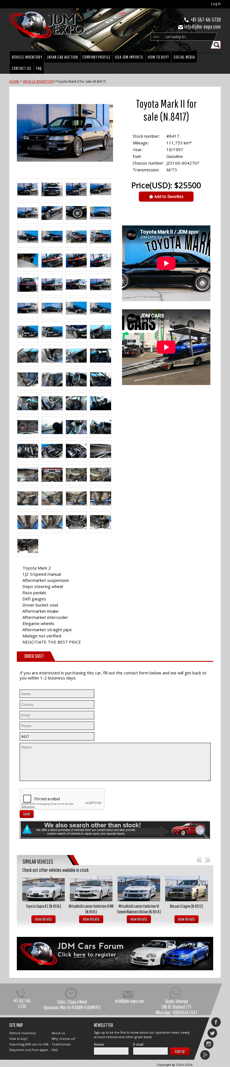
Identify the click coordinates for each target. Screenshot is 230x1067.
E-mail (138, 1044)
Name (99, 1044)
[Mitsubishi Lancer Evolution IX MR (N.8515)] (91, 888)
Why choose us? (63, 1038)
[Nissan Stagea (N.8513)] (186, 888)
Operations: (51, 1007)
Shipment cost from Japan (28, 1050)
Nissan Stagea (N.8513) (186, 906)
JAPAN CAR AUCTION (62, 56)
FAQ (39, 68)
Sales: (62, 1001)
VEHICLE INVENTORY (27, 56)
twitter (212, 1033)
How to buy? (158, 56)
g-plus (205, 1055)
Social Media (184, 56)
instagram (208, 1044)
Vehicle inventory (22, 1033)
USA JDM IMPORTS (129, 56)
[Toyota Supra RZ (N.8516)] (43, 888)
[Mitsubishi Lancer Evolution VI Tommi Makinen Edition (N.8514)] (139, 888)
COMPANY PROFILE (96, 56)
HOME (14, 81)
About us (58, 1033)
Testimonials (61, 1044)
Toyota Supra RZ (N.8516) (43, 906)
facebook (216, 1022)
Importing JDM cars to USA (29, 1044)
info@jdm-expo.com (202, 26)
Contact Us (21, 68)
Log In (216, 3)
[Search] (217, 45)
